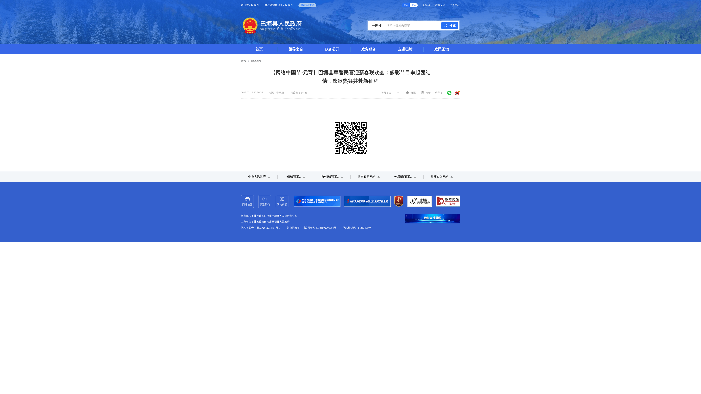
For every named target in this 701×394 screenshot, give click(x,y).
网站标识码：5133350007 (357, 227)
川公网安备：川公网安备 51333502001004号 (311, 227)
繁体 (413, 5)
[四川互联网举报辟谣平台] (432, 219)
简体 (405, 5)
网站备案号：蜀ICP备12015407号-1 (260, 227)
